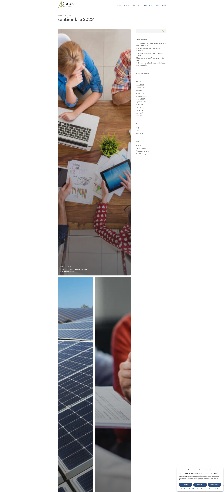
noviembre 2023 (141, 96)
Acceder (138, 145)
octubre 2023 (140, 99)
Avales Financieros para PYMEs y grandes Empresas (149, 54)
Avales (62, 266)
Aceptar (185, 484)
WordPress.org (141, 154)
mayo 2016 (139, 116)
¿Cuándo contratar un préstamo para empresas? (148, 49)
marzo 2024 (140, 85)
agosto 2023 (140, 104)
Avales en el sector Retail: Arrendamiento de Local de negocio (150, 64)
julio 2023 (139, 107)
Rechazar (200, 484)
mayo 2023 (139, 113)
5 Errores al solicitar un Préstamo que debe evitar (150, 59)
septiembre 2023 (141, 102)
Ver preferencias (214, 484)
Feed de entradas (141, 148)
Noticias (138, 131)
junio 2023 (139, 110)
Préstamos (68, 266)
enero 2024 (139, 90)
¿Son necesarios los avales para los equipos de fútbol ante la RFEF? (151, 44)
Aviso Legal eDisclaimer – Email (210, 488)
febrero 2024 (140, 88)
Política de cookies (187, 488)
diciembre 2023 (141, 93)
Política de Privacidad (197, 488)
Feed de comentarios (142, 151)
